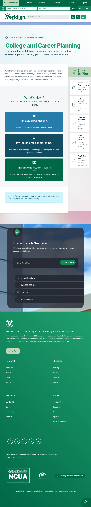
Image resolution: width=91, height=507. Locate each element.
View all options (27, 299)
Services (56, 377)
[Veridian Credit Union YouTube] (38, 441)
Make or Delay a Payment (79, 142)
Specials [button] (71, 3)
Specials (56, 417)
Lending (56, 372)
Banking (56, 368)
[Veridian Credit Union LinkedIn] (24, 441)
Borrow (8, 372)
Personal (12, 37)
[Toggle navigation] (83, 17)
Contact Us (57, 402)
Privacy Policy (19, 491)
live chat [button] (86, 502)
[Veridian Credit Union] (15, 16)
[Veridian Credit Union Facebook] (10, 441)
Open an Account (79, 123)
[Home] (6, 38)
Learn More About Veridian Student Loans (34, 122)
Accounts (9, 368)
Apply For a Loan (79, 160)
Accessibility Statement (67, 491)
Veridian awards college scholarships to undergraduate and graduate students (34, 145)
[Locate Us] (78, 17)
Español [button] (84, 3)
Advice (20, 37)
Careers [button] (42, 3)
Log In (74, 8)
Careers (9, 407)
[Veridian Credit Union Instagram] (31, 441)
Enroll (81, 8)
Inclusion (9, 417)
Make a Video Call (79, 104)
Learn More (13, 351)
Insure (8, 377)
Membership (10, 402)
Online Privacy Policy (34, 491)
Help (87, 8)
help (32, 196)
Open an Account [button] (11, 3)
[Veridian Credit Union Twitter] (17, 441)
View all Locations (28, 278)
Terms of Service (51, 491)
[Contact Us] (73, 17)
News (55, 412)
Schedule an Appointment (79, 87)
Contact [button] (29, 3)
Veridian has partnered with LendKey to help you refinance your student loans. (34, 169)
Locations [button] (56, 3)
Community (10, 412)
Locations (56, 407)
